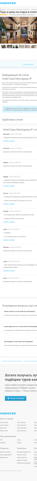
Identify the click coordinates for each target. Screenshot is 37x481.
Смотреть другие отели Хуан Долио (12, 361)
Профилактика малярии (24, 463)
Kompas (19, 442)
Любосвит (3, 442)
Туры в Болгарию (22, 428)
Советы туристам (22, 457)
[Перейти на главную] (8, 414)
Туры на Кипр (4, 430)
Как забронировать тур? (24, 452)
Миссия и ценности (5, 452)
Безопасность (4, 457)
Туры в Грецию (21, 422)
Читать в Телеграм (17, 398)
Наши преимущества (6, 454)
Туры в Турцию (4, 425)
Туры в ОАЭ (3, 428)
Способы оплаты (22, 454)
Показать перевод (9, 141)
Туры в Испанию (21, 425)
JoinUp (19, 440)
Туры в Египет (4, 422)
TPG (1, 440)
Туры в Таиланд (21, 430)
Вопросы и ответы (22, 460)
